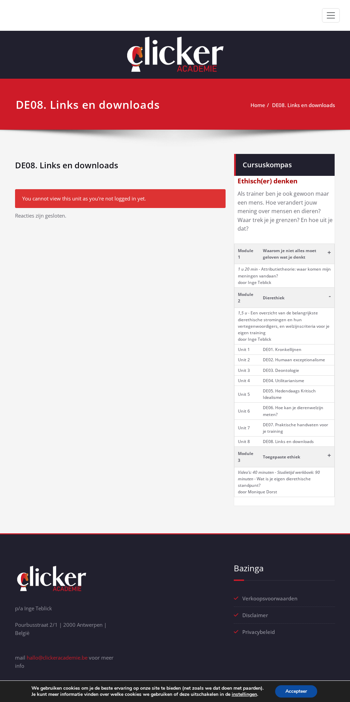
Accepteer (296, 691)
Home (258, 105)
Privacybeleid (258, 631)
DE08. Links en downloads (303, 105)
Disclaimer (255, 615)
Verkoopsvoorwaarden (269, 598)
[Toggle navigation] (331, 15)
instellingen (244, 694)
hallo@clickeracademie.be (57, 657)
